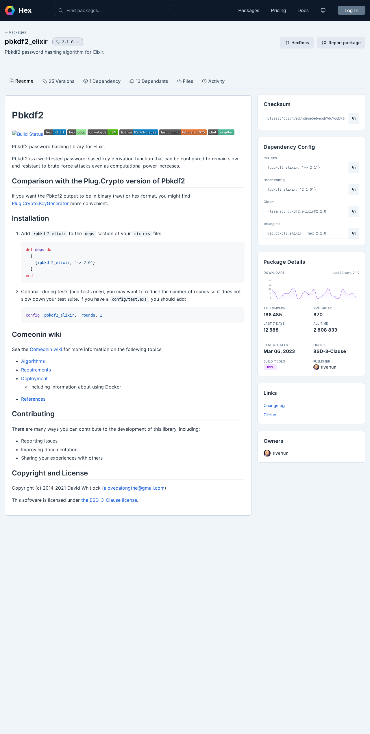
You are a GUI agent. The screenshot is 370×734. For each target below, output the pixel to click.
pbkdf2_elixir (26, 41)
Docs (303, 10)
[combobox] (115, 10)
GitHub (270, 414)
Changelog (274, 405)
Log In (351, 10)
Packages (248, 10)
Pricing (278, 10)
